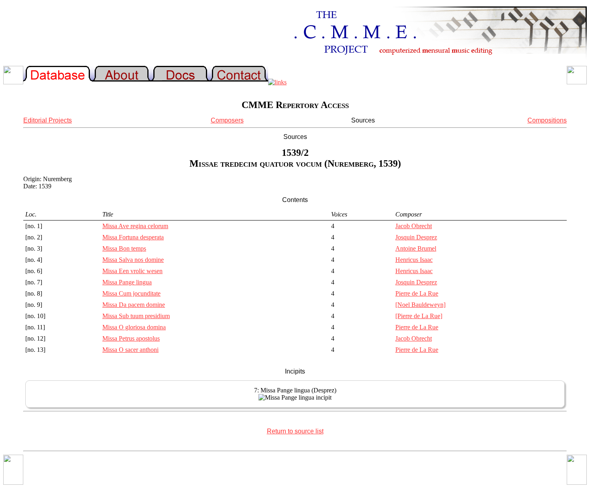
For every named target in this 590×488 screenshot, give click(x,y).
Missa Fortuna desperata (133, 237)
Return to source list (295, 431)
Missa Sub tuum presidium (136, 315)
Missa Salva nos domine (133, 259)
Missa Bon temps (124, 248)
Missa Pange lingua (127, 282)
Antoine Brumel (415, 248)
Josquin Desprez (416, 237)
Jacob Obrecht (413, 226)
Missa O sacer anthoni (130, 349)
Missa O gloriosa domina (134, 327)
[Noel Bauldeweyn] (420, 304)
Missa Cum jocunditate (131, 293)
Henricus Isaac (414, 259)
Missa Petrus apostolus (131, 338)
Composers (227, 120)
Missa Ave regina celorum (135, 226)
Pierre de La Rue (416, 293)
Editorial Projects (47, 120)
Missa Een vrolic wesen (132, 270)
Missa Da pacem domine (133, 304)
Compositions (547, 120)
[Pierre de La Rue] (418, 315)
